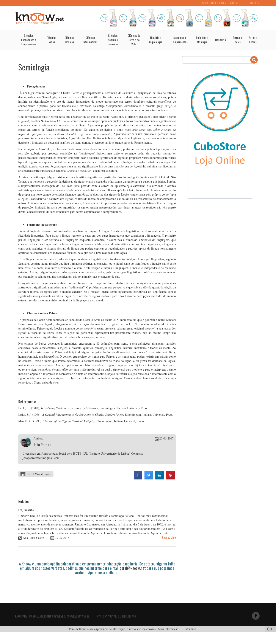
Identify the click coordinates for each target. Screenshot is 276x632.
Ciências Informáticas (90, 39)
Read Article (169, 537)
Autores (234, 3)
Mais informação (168, 629)
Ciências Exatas (51, 39)
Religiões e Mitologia (202, 39)
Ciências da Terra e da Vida (133, 39)
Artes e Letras (253, 39)
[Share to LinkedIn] (159, 478)
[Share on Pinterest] (170, 478)
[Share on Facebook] (138, 478)
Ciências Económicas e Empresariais (28, 39)
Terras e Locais (237, 39)
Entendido (189, 629)
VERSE (85, 616)
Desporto (220, 39)
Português (253, 3)
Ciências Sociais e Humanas (113, 39)
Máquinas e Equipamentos (180, 39)
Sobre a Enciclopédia (214, 3)
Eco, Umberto (26, 510)
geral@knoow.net (132, 568)
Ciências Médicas (69, 39)
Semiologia (33, 67)
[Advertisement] (96, 586)
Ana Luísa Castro (33, 538)
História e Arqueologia (155, 39)
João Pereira (42, 444)
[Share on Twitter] (148, 478)
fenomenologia (44, 365)
